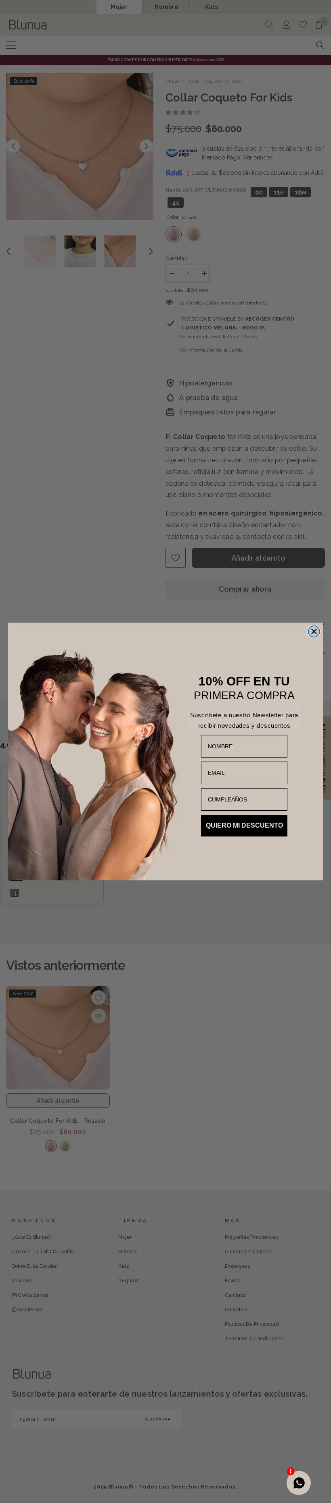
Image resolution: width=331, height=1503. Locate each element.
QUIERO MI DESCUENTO (244, 825)
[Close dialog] (314, 631)
